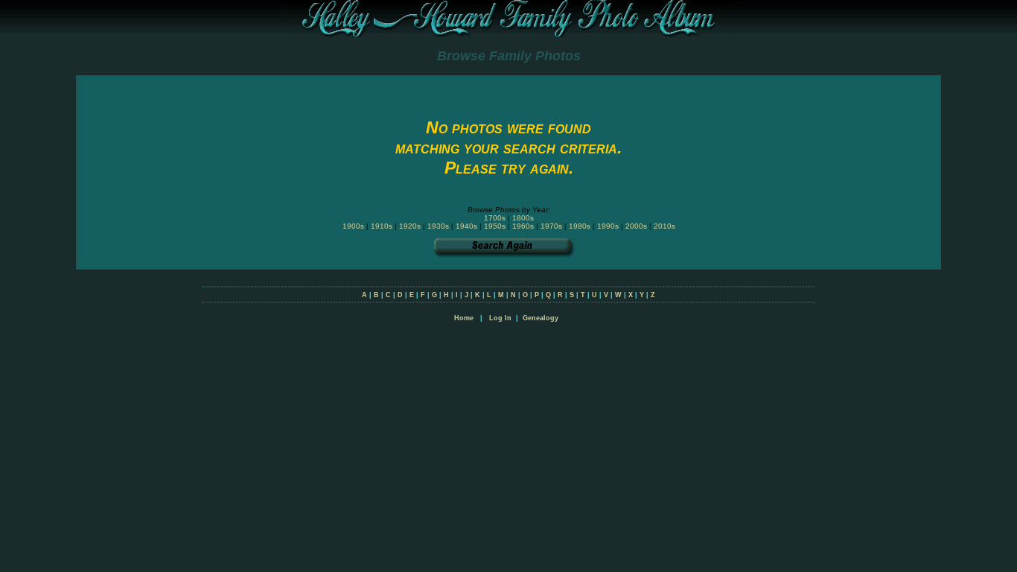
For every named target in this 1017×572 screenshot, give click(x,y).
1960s (523, 226)
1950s (495, 226)
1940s (466, 226)
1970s (551, 226)
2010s (664, 226)
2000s (636, 226)
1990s (608, 226)
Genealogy (540, 318)
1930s (438, 226)
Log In (500, 318)
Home (464, 318)
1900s (353, 226)
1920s (410, 226)
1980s (579, 226)
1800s (523, 218)
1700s (495, 218)
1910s (381, 226)
